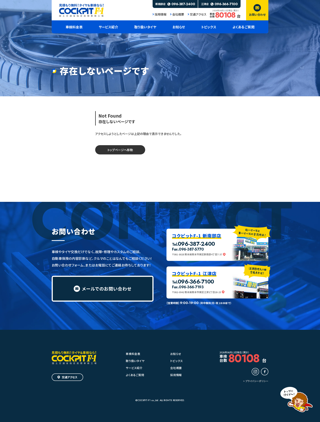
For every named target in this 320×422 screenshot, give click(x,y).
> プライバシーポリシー (255, 381)
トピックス (176, 361)
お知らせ (175, 354)
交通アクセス (198, 14)
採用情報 (160, 14)
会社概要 (178, 14)
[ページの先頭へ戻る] (296, 400)
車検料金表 (133, 354)
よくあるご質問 (135, 375)
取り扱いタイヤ (135, 361)
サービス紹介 (134, 368)
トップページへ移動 (120, 150)
